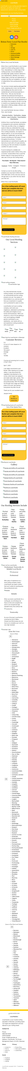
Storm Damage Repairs (22, 559)
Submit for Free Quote (8, 229)
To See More (14, 502)
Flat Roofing (17, 115)
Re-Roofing (9, 255)
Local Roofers (14, 1016)
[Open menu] (6, 779)
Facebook (4, 166)
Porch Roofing (22, 117)
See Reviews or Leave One (14, 398)
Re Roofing (5, 519)
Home (9, 31)
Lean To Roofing (11, 117)
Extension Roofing (7, 115)
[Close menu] (10, 636)
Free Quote (17, 31)
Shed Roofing (14, 119)
